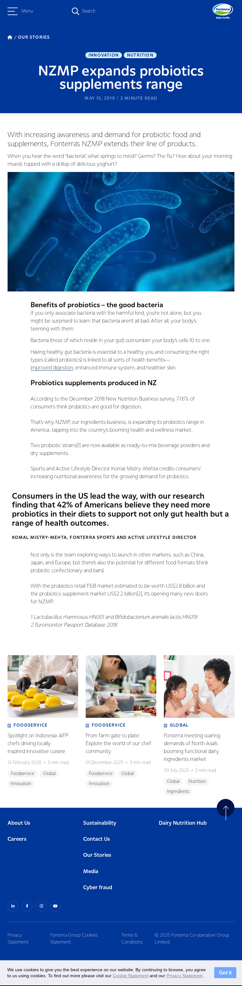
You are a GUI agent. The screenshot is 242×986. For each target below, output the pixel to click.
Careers (17, 839)
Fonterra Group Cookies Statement (74, 938)
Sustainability (99, 823)
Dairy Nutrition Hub (183, 823)
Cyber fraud (97, 887)
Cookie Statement (130, 975)
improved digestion (52, 368)
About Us (19, 823)
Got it (225, 973)
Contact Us (96, 839)
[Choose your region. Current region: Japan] (52, 11)
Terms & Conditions (131, 938)
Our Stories (97, 855)
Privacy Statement (18, 938)
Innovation (104, 55)
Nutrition (140, 55)
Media (90, 871)
